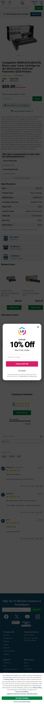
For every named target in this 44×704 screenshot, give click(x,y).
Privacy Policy (9, 679)
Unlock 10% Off (22, 364)
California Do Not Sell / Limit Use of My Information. (22, 694)
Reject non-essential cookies (22, 701)
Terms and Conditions (22, 691)
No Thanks (22, 370)
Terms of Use (33, 376)
